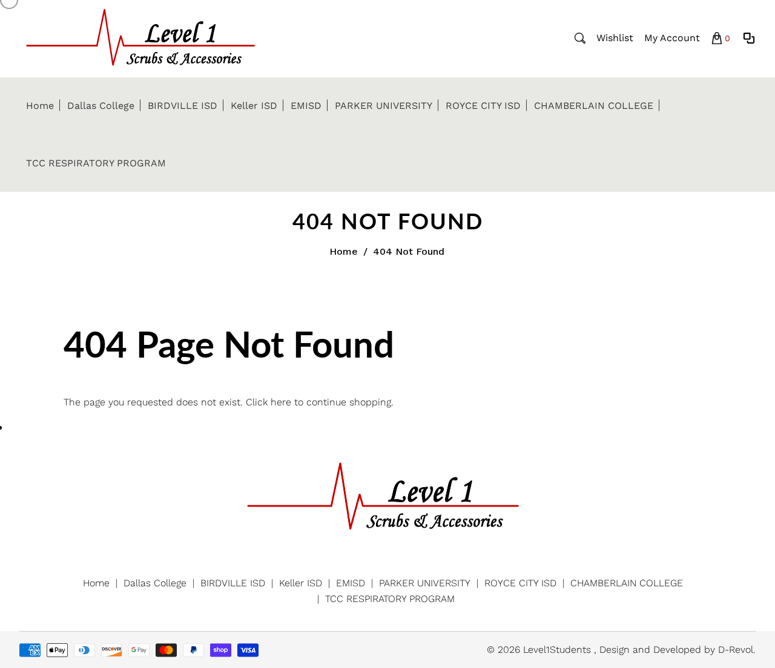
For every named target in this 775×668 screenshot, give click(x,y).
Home (343, 251)
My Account (672, 38)
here (281, 402)
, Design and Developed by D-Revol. (675, 649)
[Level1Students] (140, 37)
